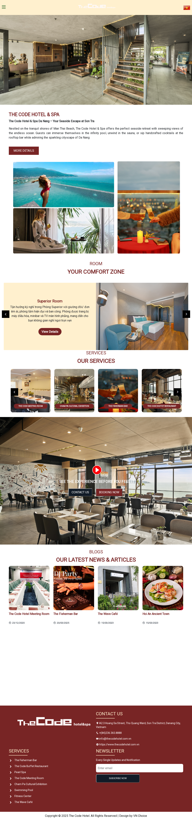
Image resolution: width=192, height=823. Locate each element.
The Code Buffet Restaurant (31, 766)
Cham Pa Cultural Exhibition (30, 784)
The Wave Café (23, 802)
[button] (14, 60)
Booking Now (109, 492)
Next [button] (186, 314)
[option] (96, 316)
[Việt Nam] (186, 7)
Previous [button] (5, 314)
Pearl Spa (20, 772)
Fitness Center (23, 796)
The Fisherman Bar (25, 760)
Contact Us (80, 492)
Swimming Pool (23, 790)
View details (50, 331)
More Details (24, 150)
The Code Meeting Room (29, 778)
